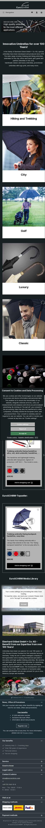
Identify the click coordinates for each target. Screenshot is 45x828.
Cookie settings (22, 424)
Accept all (22, 433)
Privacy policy (12, 437)
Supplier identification (26, 437)
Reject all (22, 429)
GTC (36, 437)
